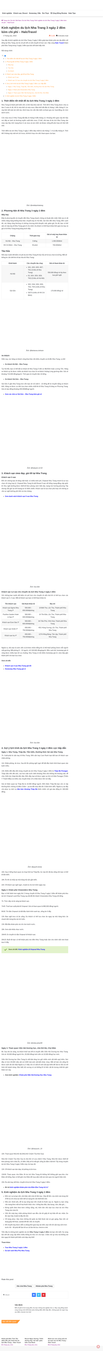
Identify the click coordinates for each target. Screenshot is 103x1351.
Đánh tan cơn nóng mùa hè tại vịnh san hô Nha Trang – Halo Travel (57, 1340)
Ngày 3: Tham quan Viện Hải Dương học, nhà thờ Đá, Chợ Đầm (28, 93)
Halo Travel (59, 43)
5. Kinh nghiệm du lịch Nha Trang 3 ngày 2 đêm (20, 96)
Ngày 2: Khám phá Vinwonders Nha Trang (21, 89)
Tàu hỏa (10, 68)
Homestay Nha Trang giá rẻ (15, 669)
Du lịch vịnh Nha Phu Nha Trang (17, 1250)
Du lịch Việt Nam (16, 20)
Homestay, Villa (35, 13)
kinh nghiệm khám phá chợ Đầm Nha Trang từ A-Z (29, 1187)
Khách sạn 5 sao (13, 77)
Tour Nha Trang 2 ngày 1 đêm (16, 1247)
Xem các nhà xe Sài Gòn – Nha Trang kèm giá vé (23, 394)
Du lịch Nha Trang (28, 20)
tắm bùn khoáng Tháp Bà (27, 789)
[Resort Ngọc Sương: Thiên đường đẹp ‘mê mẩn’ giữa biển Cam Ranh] (35, 1331)
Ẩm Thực (45, 13)
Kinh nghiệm (7, 13)
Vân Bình (19, 1305)
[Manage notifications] (98, 1346)
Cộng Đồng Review (59, 13)
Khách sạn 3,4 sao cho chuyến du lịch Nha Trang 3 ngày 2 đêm (28, 80)
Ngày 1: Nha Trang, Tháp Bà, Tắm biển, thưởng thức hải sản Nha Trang (31, 86)
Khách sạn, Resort (20, 13)
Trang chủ (6, 20)
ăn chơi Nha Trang (25, 1286)
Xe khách (11, 71)
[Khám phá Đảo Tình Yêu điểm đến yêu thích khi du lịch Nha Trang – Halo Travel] (12, 1331)
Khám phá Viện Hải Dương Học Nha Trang (35, 1075)
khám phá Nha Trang (45, 1286)
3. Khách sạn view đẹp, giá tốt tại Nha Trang (19, 74)
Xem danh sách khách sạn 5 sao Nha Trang (21, 496)
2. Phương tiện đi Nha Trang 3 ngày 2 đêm (19, 62)
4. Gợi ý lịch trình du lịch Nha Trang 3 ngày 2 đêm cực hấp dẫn (25, 83)
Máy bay (10, 65)
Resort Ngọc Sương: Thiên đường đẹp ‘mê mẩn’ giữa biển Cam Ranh (34, 1340)
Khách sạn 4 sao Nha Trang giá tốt (18, 666)
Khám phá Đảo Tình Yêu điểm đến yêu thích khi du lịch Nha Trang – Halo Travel (11, 1340)
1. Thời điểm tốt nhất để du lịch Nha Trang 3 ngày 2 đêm (23, 58)
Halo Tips (72, 13)
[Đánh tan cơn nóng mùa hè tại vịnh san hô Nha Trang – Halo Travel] (58, 1331)
